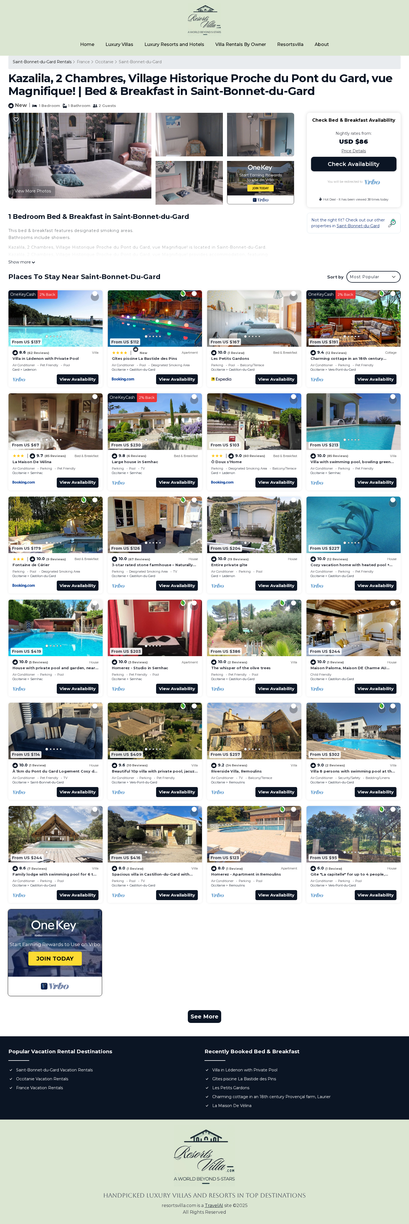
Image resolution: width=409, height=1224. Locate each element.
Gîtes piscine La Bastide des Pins (144, 358)
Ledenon (29, 370)
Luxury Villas (119, 44)
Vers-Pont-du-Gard (342, 370)
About (322, 44)
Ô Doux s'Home (226, 462)
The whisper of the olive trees (241, 668)
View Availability (78, 379)
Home (87, 44)
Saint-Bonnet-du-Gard (140, 61)
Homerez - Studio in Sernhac (140, 668)
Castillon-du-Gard (142, 370)
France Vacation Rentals (39, 1087)
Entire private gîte (229, 565)
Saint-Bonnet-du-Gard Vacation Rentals (54, 1069)
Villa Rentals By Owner (240, 44)
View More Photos (33, 191)
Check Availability (354, 164)
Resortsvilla (290, 44)
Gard (16, 370)
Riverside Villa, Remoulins (236, 771)
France (83, 61)
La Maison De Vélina (32, 462)
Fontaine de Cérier (31, 565)
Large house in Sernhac (135, 462)
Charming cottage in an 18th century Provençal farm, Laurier (271, 1096)
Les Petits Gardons (230, 358)
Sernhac (36, 473)
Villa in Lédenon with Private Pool (46, 358)
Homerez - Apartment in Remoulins (246, 874)
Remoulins (237, 782)
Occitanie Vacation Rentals (42, 1078)
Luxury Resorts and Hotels (174, 44)
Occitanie (104, 61)
